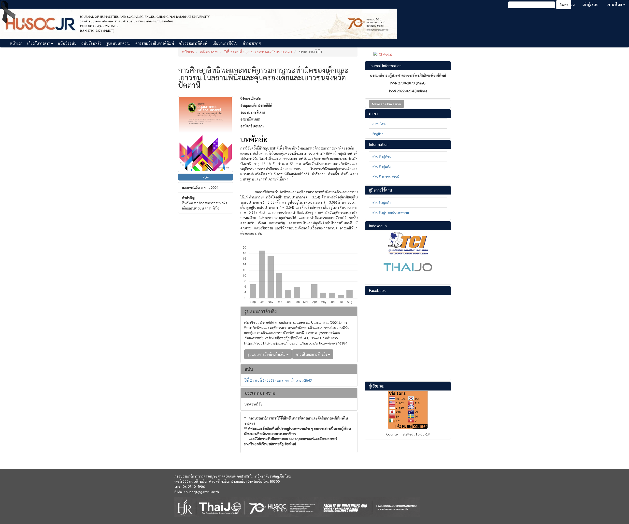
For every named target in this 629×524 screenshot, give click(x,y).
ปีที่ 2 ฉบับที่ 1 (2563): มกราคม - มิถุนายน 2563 (258, 52)
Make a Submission (386, 104)
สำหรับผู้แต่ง (381, 167)
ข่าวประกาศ (252, 43)
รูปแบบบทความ (118, 43)
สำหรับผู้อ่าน (381, 156)
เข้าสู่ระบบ (590, 4)
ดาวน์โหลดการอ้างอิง (312, 354)
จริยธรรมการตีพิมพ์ (193, 43)
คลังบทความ (209, 52)
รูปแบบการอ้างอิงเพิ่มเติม (266, 354)
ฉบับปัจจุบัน (67, 43)
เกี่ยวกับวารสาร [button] (39, 43)
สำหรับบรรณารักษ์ (385, 177)
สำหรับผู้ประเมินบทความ (390, 212)
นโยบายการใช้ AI (225, 43)
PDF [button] (206, 177)
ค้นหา (563, 4)
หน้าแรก (16, 43)
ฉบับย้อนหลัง (91, 43)
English (378, 133)
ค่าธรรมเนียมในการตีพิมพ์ (154, 43)
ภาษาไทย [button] (615, 4)
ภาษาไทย (379, 123)
